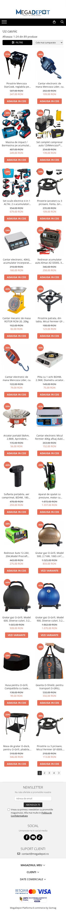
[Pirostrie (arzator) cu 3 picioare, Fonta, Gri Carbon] (49, 182)
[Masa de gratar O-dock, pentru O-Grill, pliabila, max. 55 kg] (16, 727)
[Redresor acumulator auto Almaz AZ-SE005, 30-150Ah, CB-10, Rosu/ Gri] (49, 241)
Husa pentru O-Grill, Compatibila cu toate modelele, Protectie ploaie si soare (16, 686)
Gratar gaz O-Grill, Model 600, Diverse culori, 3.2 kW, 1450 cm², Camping (16, 619)
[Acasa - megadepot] (33, 12)
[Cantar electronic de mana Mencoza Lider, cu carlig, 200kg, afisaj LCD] (16, 359)
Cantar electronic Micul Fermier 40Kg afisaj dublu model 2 (49, 437)
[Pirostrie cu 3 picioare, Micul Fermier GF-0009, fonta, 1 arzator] (49, 727)
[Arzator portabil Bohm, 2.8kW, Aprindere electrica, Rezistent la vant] (16, 417)
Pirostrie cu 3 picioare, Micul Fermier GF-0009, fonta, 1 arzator (49, 748)
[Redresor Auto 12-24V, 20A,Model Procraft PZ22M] (16, 535)
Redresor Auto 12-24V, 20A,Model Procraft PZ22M (16, 554)
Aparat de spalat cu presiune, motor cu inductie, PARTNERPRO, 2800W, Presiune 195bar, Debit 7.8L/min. (49, 496)
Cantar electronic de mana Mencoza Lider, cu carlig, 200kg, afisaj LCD (16, 378)
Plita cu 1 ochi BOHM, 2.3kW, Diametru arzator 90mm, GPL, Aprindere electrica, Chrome (49, 378)
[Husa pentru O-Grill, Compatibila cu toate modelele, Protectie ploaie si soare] (16, 662)
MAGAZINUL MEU (32, 865)
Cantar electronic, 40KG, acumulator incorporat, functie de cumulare (16, 261)
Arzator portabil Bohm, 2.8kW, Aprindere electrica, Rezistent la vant (16, 437)
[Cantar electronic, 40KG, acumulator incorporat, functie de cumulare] (16, 241)
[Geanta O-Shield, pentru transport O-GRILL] (49, 662)
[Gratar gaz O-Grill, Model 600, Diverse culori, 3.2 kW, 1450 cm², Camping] (16, 596)
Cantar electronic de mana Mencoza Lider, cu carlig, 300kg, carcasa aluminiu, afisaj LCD (49, 85)
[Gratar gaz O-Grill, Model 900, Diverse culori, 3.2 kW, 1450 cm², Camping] (49, 596)
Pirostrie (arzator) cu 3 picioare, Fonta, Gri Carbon (49, 202)
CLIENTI (32, 872)
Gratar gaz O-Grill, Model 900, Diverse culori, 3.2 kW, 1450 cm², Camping (49, 619)
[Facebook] (27, 837)
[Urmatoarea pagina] (59, 773)
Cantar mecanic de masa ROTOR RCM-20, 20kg (17, 320)
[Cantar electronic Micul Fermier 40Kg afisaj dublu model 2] (49, 417)
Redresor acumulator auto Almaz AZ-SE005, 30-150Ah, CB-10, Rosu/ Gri (49, 261)
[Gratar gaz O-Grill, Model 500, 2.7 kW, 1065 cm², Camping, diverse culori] (49, 535)
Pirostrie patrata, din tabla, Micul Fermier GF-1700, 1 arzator (49, 320)
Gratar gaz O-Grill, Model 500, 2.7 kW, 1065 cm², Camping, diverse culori (49, 554)
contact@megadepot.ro (35, 853)
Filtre (18, 42)
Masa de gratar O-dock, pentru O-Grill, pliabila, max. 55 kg (16, 748)
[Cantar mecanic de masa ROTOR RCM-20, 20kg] (16, 300)
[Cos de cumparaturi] (54, 22)
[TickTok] (39, 837)
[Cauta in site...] (62, 22)
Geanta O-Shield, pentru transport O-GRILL (49, 686)
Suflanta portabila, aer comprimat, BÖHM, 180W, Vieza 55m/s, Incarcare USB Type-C (16, 496)
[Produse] (5, 22)
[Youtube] (33, 837)
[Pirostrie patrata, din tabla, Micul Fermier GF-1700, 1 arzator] (49, 300)
